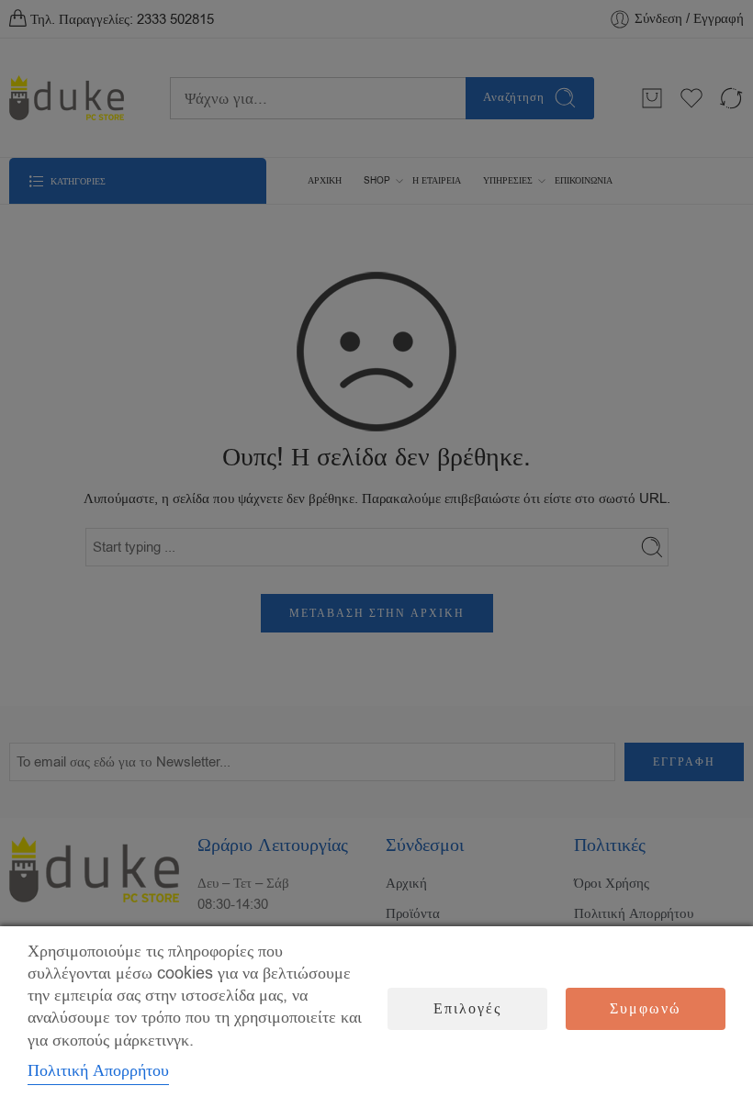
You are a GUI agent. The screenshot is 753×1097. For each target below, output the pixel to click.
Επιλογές (467, 1009)
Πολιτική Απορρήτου (98, 1070)
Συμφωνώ (645, 1009)
